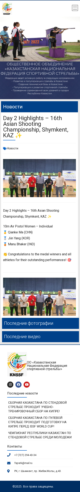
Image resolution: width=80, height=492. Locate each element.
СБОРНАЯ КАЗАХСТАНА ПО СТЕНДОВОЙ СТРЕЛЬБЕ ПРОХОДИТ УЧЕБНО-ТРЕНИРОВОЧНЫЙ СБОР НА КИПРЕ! (37, 407)
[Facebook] (18, 385)
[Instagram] (10, 385)
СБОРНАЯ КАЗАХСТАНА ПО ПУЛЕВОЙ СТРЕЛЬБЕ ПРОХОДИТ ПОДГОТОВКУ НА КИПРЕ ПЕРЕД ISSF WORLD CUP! (37, 422)
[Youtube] (27, 385)
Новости (12, 148)
